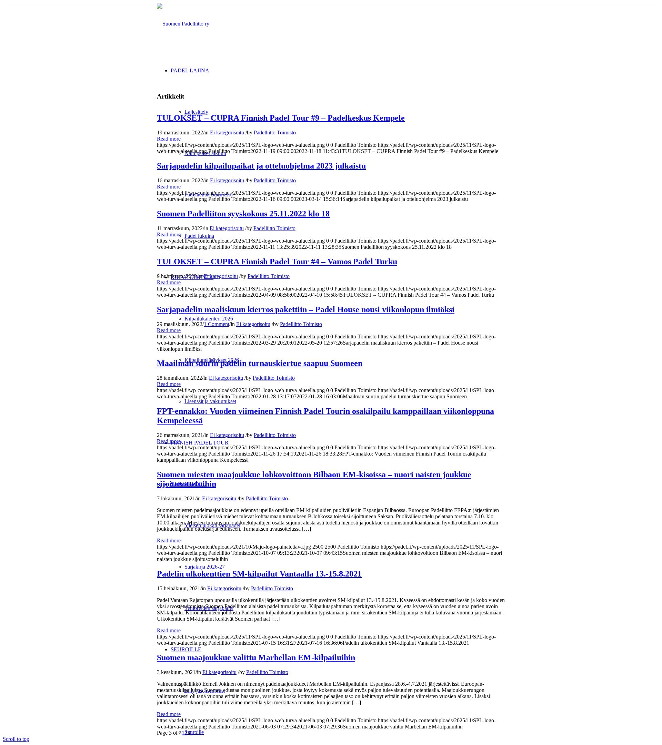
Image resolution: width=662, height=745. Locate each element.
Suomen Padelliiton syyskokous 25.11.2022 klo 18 (243, 213)
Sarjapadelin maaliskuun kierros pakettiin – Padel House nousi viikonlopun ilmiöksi (305, 309)
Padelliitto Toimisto (275, 132)
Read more (169, 139)
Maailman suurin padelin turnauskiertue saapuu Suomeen (259, 363)
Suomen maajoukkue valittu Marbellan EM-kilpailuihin (256, 657)
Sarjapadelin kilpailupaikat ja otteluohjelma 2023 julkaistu (261, 165)
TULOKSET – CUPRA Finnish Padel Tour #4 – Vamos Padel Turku (277, 261)
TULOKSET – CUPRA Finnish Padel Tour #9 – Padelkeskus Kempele (281, 117)
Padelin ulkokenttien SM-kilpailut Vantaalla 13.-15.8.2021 (259, 573)
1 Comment (216, 324)
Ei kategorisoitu (227, 132)
